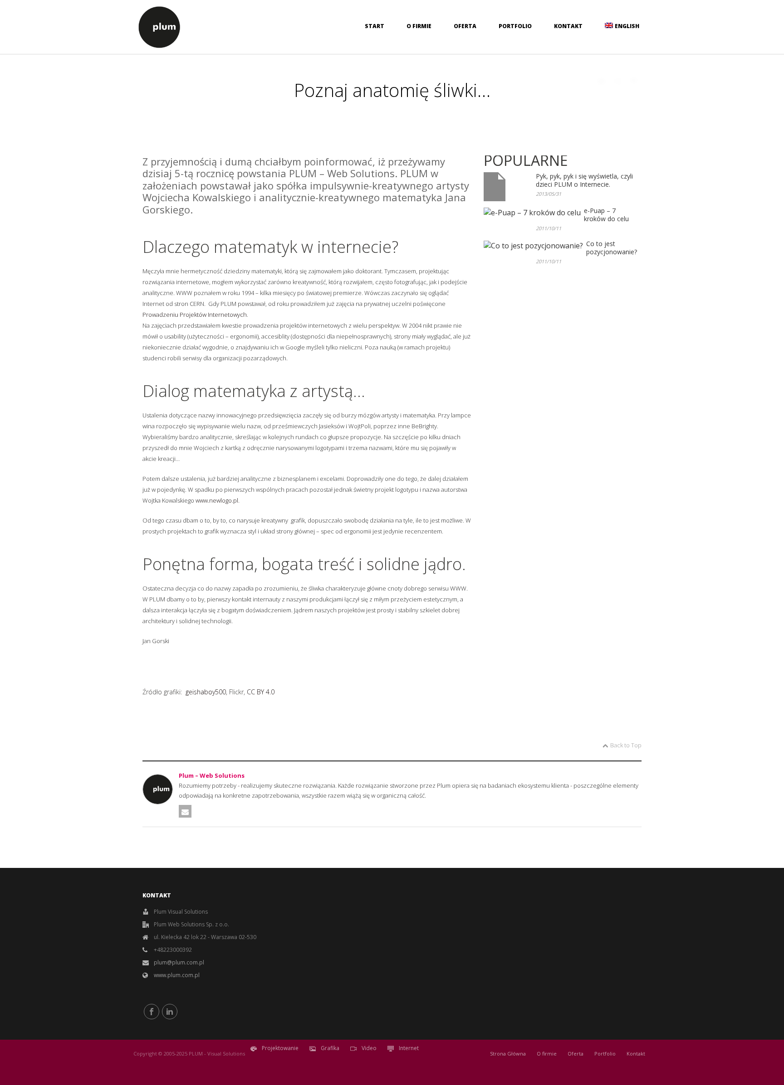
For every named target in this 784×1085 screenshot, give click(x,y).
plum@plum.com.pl (179, 962)
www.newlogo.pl (217, 500)
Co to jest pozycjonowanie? (611, 248)
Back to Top (626, 745)
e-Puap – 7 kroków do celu (606, 215)
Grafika (329, 1048)
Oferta (465, 26)
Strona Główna (508, 1053)
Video (368, 1048)
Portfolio (515, 26)
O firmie (419, 26)
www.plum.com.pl (177, 975)
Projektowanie (279, 1048)
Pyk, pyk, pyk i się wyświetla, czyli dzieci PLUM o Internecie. (584, 180)
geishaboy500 (206, 692)
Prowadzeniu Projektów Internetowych (194, 314)
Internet (408, 1048)
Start (374, 26)
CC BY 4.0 (260, 692)
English (627, 26)
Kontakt (568, 26)
